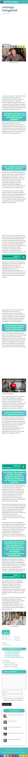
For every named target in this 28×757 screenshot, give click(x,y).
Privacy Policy (8, 750)
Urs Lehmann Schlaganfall (12, 652)
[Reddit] (8, 46)
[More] (23, 46)
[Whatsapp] (21, 46)
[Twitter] (6, 46)
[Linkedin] (11, 46)
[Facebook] (3, 46)
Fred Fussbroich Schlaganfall (13, 650)
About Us (15, 750)
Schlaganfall (7, 660)
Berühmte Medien (11, 2)
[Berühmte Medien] (2, 2)
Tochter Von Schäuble (6, 636)
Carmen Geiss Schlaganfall (12, 655)
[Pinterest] (13, 46)
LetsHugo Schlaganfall (8, 96)
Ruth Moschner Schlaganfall (11, 666)
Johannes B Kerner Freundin (11, 664)
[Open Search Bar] (22, 2)
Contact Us (20, 750)
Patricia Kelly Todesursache (17, 637)
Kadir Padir (4, 642)
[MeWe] (16, 46)
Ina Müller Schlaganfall (11, 654)
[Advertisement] (14, 29)
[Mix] (18, 46)
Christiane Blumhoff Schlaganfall (14, 657)
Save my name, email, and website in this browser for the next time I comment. (13, 699)
